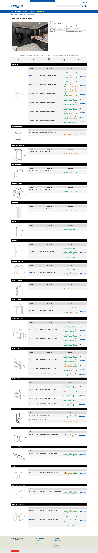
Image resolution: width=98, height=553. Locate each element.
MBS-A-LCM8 (31, 453)
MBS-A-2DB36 (31, 89)
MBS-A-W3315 (32, 359)
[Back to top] (92, 552)
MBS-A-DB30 (31, 116)
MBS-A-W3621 (32, 398)
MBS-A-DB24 (31, 111)
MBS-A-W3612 (32, 385)
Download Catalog (57, 540)
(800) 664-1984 (14, 1)
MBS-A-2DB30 (31, 79)
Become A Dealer (40, 11)
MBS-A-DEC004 (32, 491)
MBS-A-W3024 (32, 343)
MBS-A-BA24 (31, 151)
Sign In (85, 2)
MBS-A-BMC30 (32, 272)
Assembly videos (57, 547)
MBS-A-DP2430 (32, 523)
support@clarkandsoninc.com (24, 1)
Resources (25, 11)
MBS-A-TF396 (31, 255)
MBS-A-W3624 (32, 403)
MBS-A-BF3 (31, 246)
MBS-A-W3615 (32, 389)
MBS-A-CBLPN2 (32, 415)
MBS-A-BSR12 (31, 305)
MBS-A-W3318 (32, 364)
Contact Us (38, 540)
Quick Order (18, 11)
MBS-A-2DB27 (31, 75)
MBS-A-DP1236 (32, 514)
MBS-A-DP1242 (32, 519)
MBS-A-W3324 (32, 373)
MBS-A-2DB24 (31, 70)
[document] (49, 550)
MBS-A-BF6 (31, 251)
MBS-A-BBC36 (31, 189)
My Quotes (32, 11)
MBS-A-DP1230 (32, 510)
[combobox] (68, 6)
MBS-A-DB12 (31, 93)
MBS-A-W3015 (32, 329)
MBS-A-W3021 (32, 338)
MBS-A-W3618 (32, 394)
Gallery (55, 542)
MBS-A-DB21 (31, 107)
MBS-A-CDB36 (32, 434)
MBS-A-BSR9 (31, 310)
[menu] (49, 11)
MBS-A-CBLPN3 (32, 419)
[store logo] (17, 6)
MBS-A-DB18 (31, 102)
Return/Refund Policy (40, 542)
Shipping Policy (39, 543)
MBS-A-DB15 (31, 98)
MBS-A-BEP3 (31, 227)
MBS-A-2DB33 (31, 84)
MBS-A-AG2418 (32, 132)
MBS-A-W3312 (32, 355)
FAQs (55, 543)
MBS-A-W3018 (32, 334)
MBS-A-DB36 (31, 120)
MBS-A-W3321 (32, 368)
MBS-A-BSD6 (31, 286)
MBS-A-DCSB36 (32, 472)
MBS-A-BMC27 (32, 267)
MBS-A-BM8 (31, 170)
